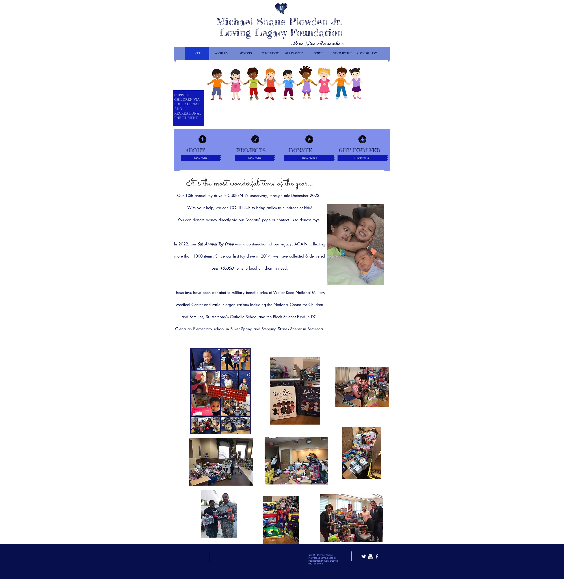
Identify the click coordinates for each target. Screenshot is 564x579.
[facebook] (377, 556)
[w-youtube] (370, 556)
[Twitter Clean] (363, 556)
